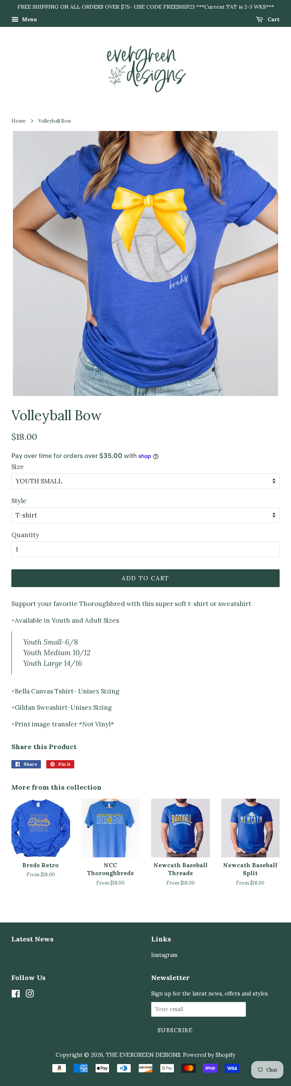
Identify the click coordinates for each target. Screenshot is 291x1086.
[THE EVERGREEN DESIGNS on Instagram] (29, 995)
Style (19, 501)
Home (18, 121)
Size (17, 467)
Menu (28, 19)
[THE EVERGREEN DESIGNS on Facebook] (15, 995)
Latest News (32, 939)
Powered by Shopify (209, 1054)
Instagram (164, 954)
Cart (273, 19)
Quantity (25, 535)
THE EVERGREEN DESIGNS (143, 1054)
